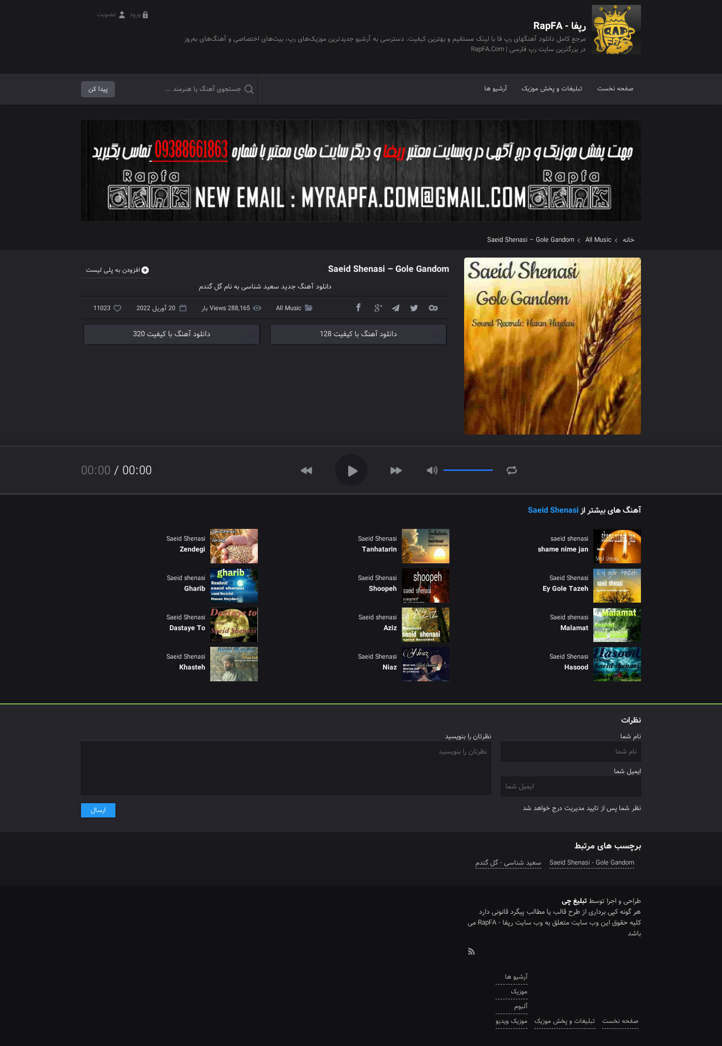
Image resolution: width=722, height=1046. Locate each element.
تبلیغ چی (574, 901)
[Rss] (471, 951)
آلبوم (521, 1006)
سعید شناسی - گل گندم (508, 863)
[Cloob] (433, 307)
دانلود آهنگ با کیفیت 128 (358, 334)
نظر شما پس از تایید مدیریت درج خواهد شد (582, 808)
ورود (135, 14)
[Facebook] (358, 307)
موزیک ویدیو (512, 1021)
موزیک (519, 992)
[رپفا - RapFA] (616, 36)
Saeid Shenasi (553, 510)
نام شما (630, 736)
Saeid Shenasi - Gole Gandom (592, 863)
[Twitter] (414, 307)
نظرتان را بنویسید (468, 736)
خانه (629, 240)
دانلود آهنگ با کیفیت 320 (171, 334)
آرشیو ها (495, 89)
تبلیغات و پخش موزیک (552, 89)
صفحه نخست (615, 89)
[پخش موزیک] (361, 225)
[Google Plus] (377, 307)
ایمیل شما (627, 771)
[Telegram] (395, 307)
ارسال (98, 810)
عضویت (106, 14)
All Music (598, 240)
